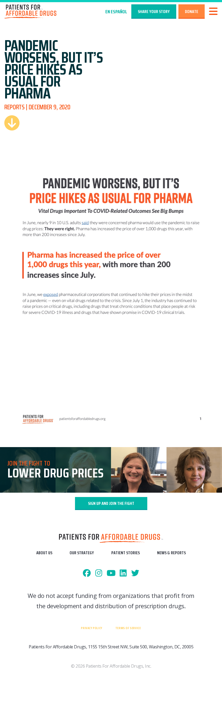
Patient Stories (125, 552)
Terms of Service (128, 627)
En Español (116, 11)
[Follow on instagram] (99, 573)
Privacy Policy (91, 627)
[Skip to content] (11, 122)
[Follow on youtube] (111, 573)
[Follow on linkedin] (123, 573)
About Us (44, 552)
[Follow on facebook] (87, 573)
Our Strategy (82, 552)
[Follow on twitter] (135, 573)
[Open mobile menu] (213, 12)
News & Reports (171, 552)
